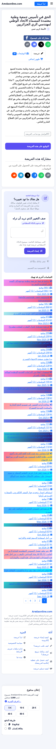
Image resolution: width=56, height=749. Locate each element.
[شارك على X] (41, 44)
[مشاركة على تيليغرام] (21, 175)
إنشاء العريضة (33, 251)
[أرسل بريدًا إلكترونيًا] (34, 44)
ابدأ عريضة (41, 4)
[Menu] (51, 4)
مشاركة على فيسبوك (39, 37)
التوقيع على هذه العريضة (38, 146)
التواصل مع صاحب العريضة (36, 134)
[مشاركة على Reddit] (14, 175)
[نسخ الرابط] (27, 44)
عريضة (37, 53)
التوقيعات (20, 53)
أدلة (50, 632)
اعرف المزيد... (14, 701)
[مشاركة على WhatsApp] (48, 44)
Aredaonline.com (12, 3)
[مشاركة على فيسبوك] (34, 175)
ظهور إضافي (34, 59)
